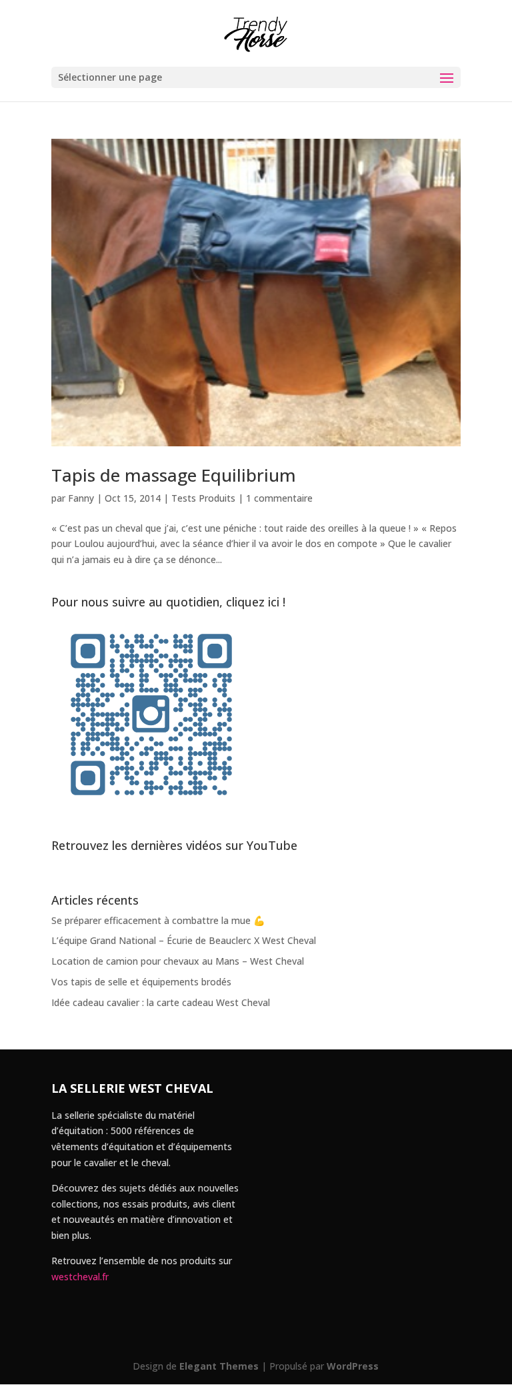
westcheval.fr (80, 1276)
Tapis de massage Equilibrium (173, 475)
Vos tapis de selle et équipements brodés (141, 981)
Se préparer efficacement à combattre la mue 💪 (158, 920)
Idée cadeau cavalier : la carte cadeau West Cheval (160, 1002)
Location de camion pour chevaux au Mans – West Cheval (177, 961)
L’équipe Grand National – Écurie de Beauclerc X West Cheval (183, 940)
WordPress (353, 1366)
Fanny (81, 498)
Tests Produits (203, 498)
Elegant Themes (219, 1366)
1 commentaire (279, 498)
